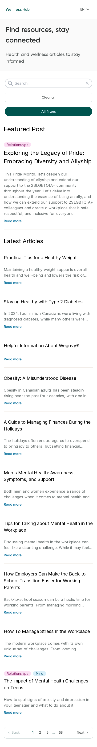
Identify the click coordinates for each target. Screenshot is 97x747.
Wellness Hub (18, 9)
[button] (84, 9)
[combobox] (84, 9)
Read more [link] (13, 221)
